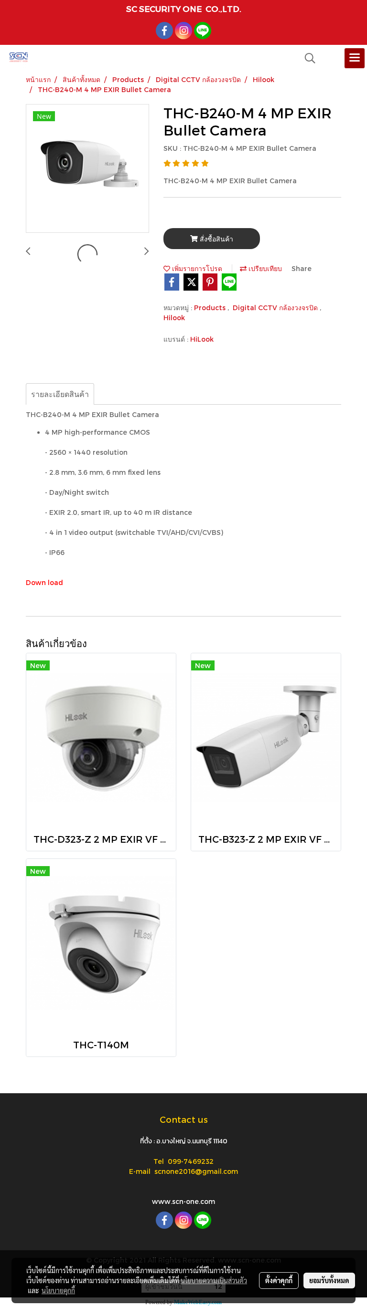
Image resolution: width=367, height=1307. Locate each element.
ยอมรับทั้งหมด (329, 1280)
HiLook (202, 339)
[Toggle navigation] (354, 58)
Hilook (174, 318)
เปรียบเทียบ (264, 268)
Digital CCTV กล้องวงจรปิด (276, 307)
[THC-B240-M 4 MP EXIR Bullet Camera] (87, 169)
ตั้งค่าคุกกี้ (278, 1280)
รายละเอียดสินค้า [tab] (60, 393)
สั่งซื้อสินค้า (215, 239)
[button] (306, 58)
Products (210, 307)
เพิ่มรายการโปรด (196, 268)
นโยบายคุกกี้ (58, 1290)
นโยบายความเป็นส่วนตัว (214, 1280)
